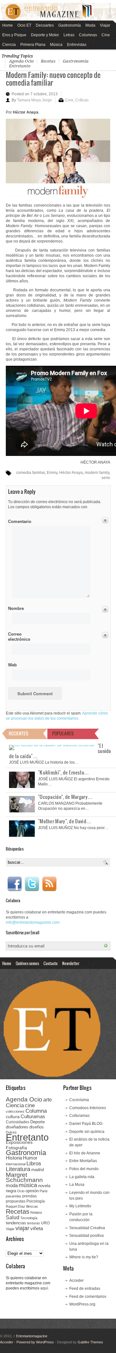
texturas (33, 1223)
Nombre (16, 608)
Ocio (20, 1191)
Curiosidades (17, 1122)
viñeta (36, 1228)
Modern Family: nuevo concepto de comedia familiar (53, 78)
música (28, 1185)
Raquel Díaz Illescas (22, 1206)
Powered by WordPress (35, 1342)
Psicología (35, 1201)
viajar (22, 1228)
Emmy (52, 472)
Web (12, 665)
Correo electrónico (18, 637)
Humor (30, 1157)
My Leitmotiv (80, 1206)
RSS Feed (49, 884)
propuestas (15, 1201)
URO (45, 1223)
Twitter (32, 884)
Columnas (88, 35)
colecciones (15, 1111)
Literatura (18, 1169)
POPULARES (63, 733)
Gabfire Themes (90, 1342)
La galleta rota (81, 1177)
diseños (36, 1127)
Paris (44, 1191)
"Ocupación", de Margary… (65, 796)
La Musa (76, 1184)
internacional (15, 1164)
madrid (37, 1169)
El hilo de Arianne (84, 1153)
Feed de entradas (84, 1288)
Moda (90, 25)
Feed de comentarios (87, 1296)
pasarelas (13, 1196)
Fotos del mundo (84, 1169)
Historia (14, 1157)
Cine (106, 35)
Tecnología (28, 1218)
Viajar (105, 25)
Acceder (76, 1280)
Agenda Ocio (21, 61)
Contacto (51, 963)
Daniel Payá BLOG (85, 1123)
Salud (12, 1217)
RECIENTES (18, 733)
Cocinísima (79, 1100)
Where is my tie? (83, 1257)
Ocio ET (24, 25)
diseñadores (17, 1127)
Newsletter (70, 963)
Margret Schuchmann (24, 1177)
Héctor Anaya (71, 472)
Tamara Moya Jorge (34, 100)
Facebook (14, 884)
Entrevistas (76, 44)
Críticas (82, 100)
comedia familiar (30, 472)
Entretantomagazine (30, 1336)
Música (56, 44)
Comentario (18, 520)
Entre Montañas (83, 1161)
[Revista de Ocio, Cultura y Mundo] (58, 12)
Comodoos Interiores (87, 1108)
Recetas (48, 61)
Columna (36, 1111)
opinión (32, 1190)
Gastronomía (69, 25)
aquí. (44, 1288)
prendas (29, 1196)
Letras (68, 35)
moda (12, 1185)
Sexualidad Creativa (87, 1228)
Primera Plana (32, 44)
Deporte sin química (86, 1131)
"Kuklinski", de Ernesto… (63, 772)
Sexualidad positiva (86, 1235)
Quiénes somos (27, 963)
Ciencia (9, 44)
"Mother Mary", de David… (64, 821)
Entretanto (19, 66)
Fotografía (16, 1147)
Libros (33, 1163)
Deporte (37, 1122)
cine (30, 1105)
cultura (13, 1116)
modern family (97, 472)
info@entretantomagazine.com (33, 922)
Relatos (36, 1212)
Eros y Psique (14, 35)
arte (47, 1099)
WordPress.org (82, 1304)
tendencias (16, 1222)
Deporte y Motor (45, 35)
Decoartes (45, 25)
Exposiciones (19, 1142)
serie (106, 477)
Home (7, 25)
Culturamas (33, 1116)
